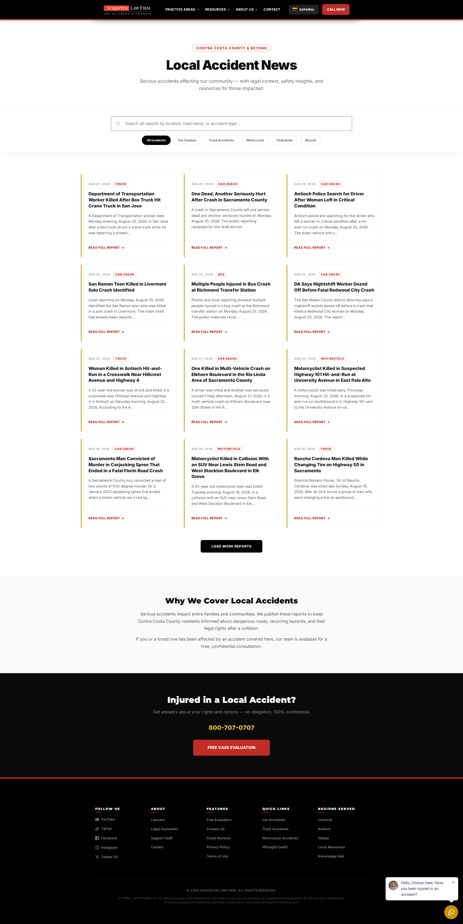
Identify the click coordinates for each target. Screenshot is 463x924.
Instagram (109, 847)
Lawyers (158, 820)
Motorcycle (255, 140)
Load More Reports (231, 546)
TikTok (106, 829)
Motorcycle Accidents (280, 838)
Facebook (109, 838)
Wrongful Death (275, 847)
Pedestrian (285, 140)
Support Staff (161, 838)
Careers (157, 847)
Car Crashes (187, 140)
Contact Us (216, 829)
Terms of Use (217, 856)
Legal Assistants (164, 829)
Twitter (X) (109, 857)
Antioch (324, 829)
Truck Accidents (221, 140)
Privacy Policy (218, 847)
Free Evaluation (219, 820)
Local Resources (331, 847)
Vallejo (323, 838)
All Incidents (156, 140)
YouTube (108, 819)
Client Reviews (219, 838)
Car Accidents (273, 820)
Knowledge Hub (331, 856)
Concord (325, 820)
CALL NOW (336, 9)
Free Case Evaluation (231, 747)
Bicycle (310, 140)
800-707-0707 (231, 727)
